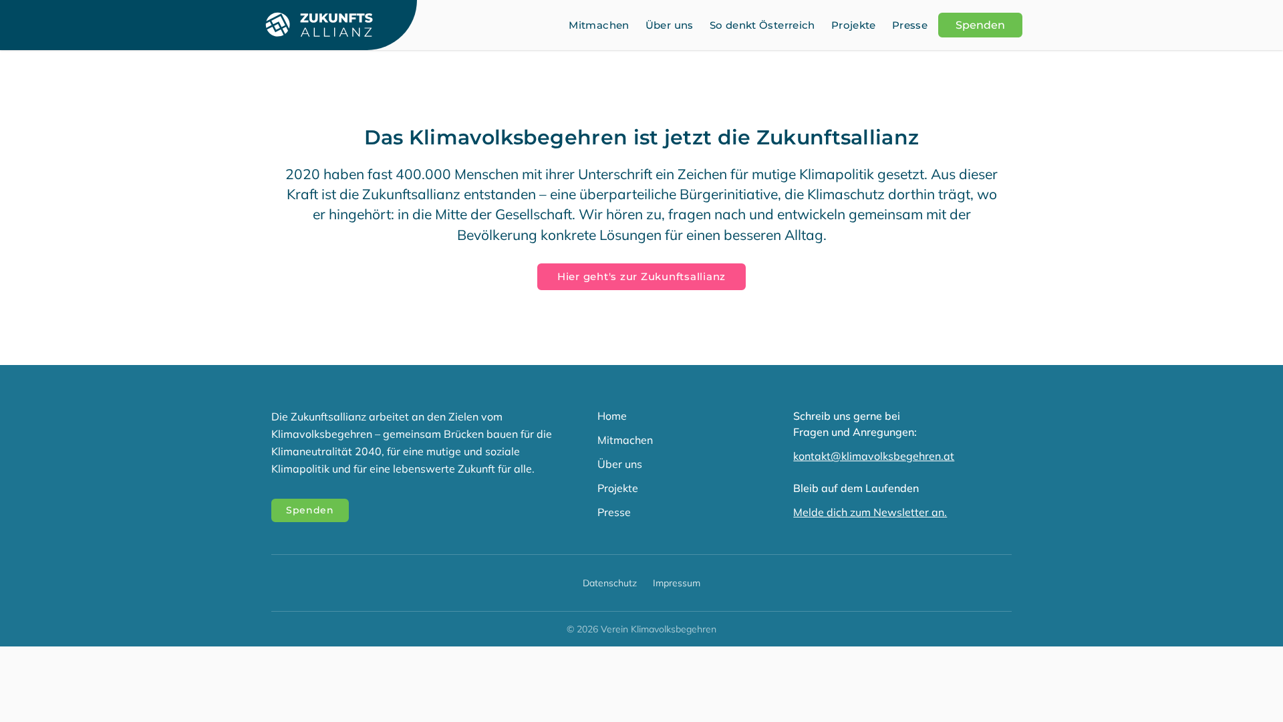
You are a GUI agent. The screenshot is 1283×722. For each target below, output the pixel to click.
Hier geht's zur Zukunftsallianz (641, 276)
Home (612, 416)
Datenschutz (610, 583)
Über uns (670, 25)
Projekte (853, 25)
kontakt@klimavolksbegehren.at (873, 456)
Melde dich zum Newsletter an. (870, 512)
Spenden (980, 25)
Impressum (676, 583)
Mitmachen (599, 25)
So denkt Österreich (762, 25)
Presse (910, 25)
